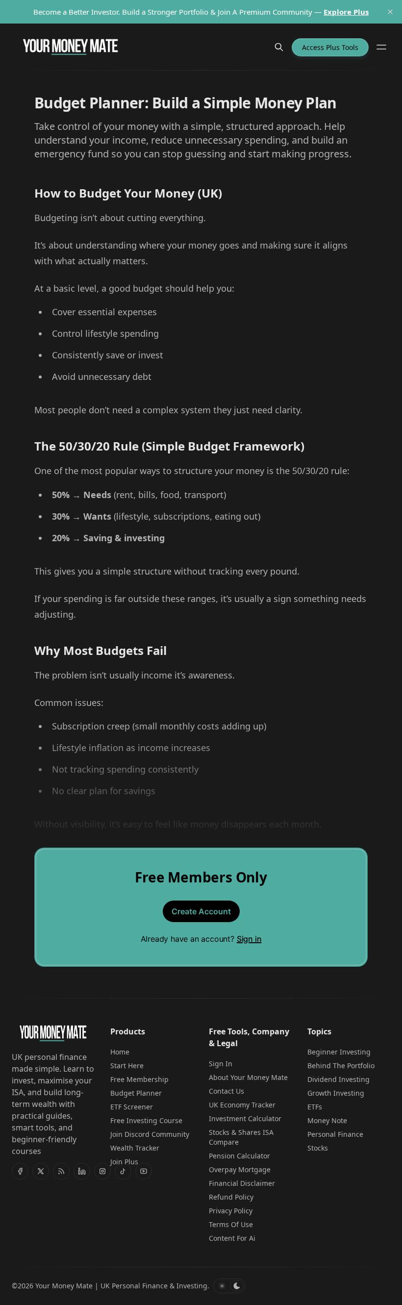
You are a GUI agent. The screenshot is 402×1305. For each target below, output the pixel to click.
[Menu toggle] (381, 47)
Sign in (249, 939)
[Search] (279, 47)
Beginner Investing (339, 1051)
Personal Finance (335, 1134)
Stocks (317, 1148)
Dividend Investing (338, 1079)
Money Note (327, 1120)
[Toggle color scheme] (229, 1286)
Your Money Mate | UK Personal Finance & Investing (121, 1285)
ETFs (314, 1106)
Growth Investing (335, 1093)
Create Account (201, 911)
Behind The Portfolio (341, 1065)
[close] (390, 12)
